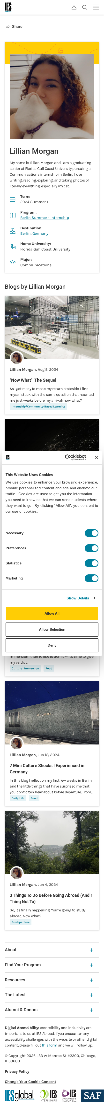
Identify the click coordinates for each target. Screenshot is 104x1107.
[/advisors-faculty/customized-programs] (69, 1096)
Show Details (78, 598)
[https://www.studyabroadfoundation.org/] (92, 1096)
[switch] (91, 548)
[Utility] (74, 7)
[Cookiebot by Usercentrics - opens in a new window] (65, 457)
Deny (52, 645)
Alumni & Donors (21, 1009)
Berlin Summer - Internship (44, 217)
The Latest (15, 994)
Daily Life (18, 798)
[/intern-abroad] (48, 1096)
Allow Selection (52, 629)
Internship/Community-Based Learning (38, 406)
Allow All (52, 613)
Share (17, 26)
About (10, 949)
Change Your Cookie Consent (30, 1081)
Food (48, 668)
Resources (15, 979)
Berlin (25, 233)
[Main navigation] (96, 7)
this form (49, 1045)
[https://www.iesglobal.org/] (20, 1096)
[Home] (8, 7)
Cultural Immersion (25, 668)
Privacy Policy (17, 1071)
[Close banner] (96, 457)
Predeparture (21, 922)
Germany (40, 233)
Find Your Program (23, 964)
